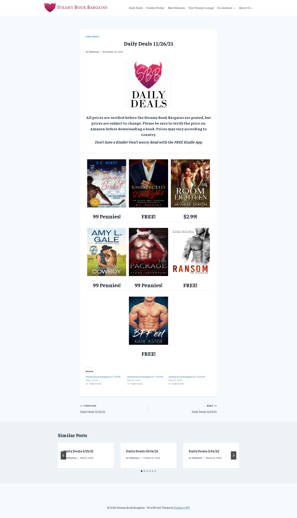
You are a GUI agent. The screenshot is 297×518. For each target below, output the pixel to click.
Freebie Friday (155, 8)
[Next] (233, 455)
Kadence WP (182, 507)
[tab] (141, 471)
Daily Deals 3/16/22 (204, 451)
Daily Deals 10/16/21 (142, 451)
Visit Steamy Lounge (201, 8)
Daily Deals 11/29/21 (204, 409)
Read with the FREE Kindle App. (176, 142)
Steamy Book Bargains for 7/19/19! (145, 376)
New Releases (176, 8)
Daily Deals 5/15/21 (78, 451)
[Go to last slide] (63, 455)
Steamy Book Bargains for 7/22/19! (187, 376)
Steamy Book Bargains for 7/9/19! (103, 376)
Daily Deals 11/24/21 (92, 409)
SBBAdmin (94, 51)
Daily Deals (136, 8)
